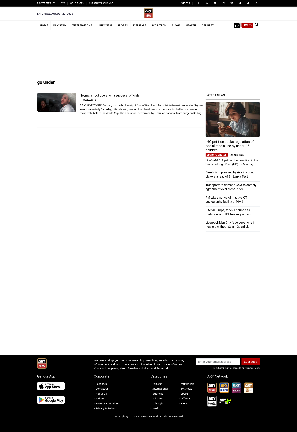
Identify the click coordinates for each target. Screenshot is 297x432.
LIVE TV (247, 25)
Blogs (184, 403)
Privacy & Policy (105, 408)
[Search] (256, 25)
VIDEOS (186, 3)
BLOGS (176, 25)
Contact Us (102, 388)
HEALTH (191, 25)
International (160, 388)
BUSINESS (105, 25)
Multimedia (187, 383)
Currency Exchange (101, 3)
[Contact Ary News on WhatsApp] (207, 3)
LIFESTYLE (139, 25)
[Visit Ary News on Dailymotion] (239, 3)
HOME (44, 25)
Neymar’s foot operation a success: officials (110, 95)
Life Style (157, 403)
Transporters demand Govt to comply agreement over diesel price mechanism (231, 189)
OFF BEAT (207, 25)
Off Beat (186, 398)
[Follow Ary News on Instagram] (223, 3)
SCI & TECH (158, 25)
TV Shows (186, 388)
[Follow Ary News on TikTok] (248, 3)
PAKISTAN (59, 25)
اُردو (237, 25)
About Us (101, 393)
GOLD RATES (77, 3)
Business (157, 393)
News (215, 95)
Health (156, 408)
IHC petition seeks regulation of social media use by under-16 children (230, 146)
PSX (63, 3)
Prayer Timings (46, 3)
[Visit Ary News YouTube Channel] (231, 3)
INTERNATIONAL (83, 25)
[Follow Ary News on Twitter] (215, 3)
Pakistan (157, 383)
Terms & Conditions (107, 403)
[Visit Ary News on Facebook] (198, 3)
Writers (100, 398)
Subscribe (250, 362)
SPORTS (123, 25)
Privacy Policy (253, 367)
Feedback (101, 383)
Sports (184, 393)
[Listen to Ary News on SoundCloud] (256, 3)
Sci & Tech (158, 398)
